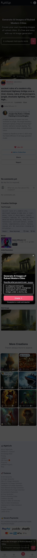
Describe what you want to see (15, 282)
